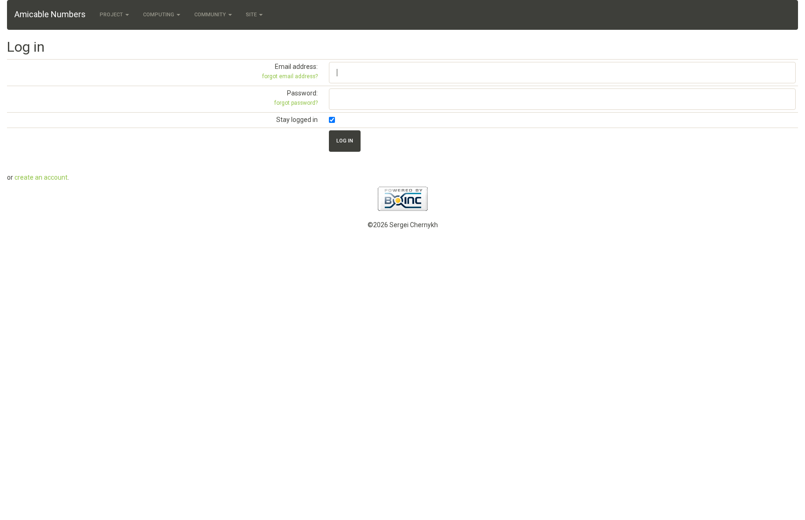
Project (112, 15)
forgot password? (296, 103)
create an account (41, 177)
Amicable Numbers (50, 14)
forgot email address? (290, 76)
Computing (159, 15)
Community (210, 15)
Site (252, 15)
